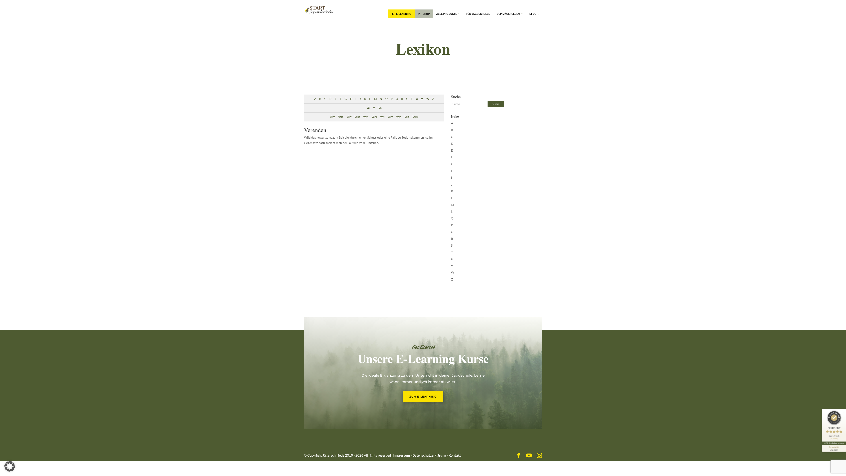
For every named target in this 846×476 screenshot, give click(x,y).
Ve (368, 108)
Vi (374, 108)
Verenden (315, 130)
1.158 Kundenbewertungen (834, 443)
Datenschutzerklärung (429, 455)
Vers (398, 117)
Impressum (401, 455)
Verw (415, 117)
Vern (390, 117)
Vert (406, 117)
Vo (379, 108)
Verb (332, 117)
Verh (365, 117)
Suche (495, 104)
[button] (9, 466)
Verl (382, 117)
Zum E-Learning (423, 396)
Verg (357, 117)
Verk (374, 117)
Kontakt (455, 455)
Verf (349, 117)
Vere (340, 117)
